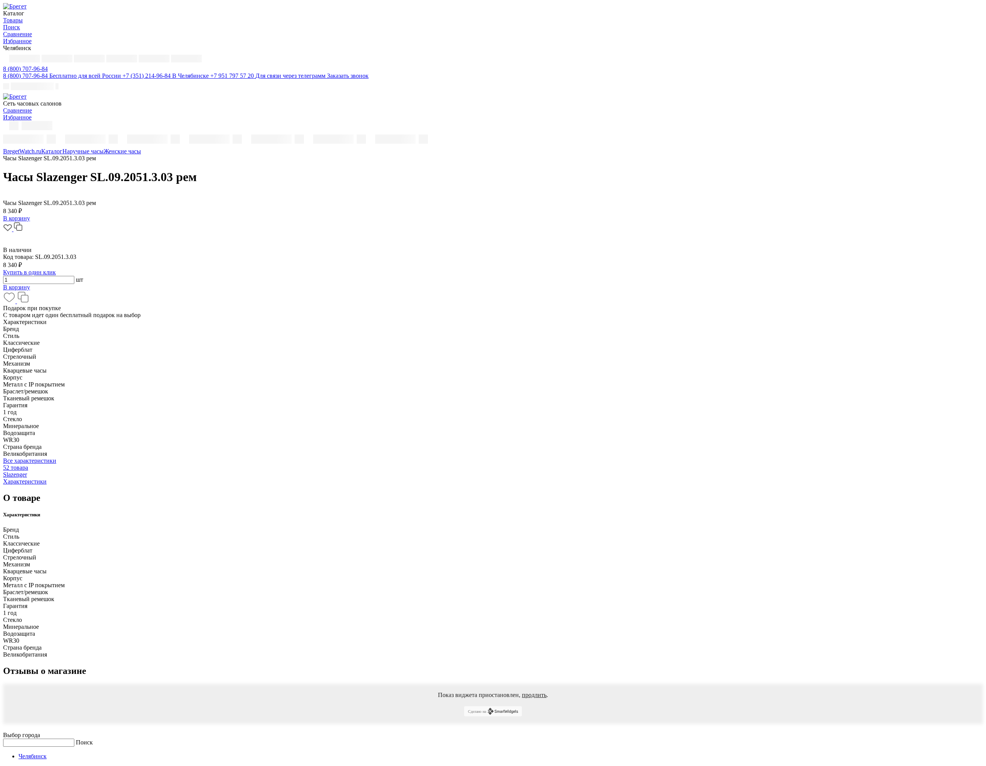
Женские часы (122, 151)
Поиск (84, 742)
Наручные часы (83, 151)
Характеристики (25, 481)
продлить (534, 695)
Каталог (51, 151)
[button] (25, 69)
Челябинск (32, 756)
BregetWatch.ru (22, 151)
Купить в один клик (29, 272)
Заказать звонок (348, 75)
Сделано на (477, 711)
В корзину (16, 287)
